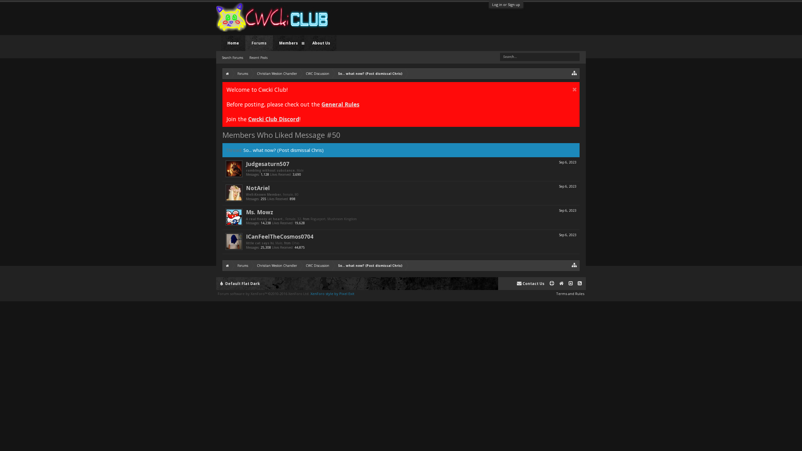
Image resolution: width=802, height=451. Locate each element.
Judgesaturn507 (267, 164)
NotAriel (258, 188)
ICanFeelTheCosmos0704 (279, 236)
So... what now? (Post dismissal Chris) (283, 150)
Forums (259, 43)
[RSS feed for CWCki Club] (579, 283)
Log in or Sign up (506, 4)
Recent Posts (258, 57)
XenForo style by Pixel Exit (332, 293)
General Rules (340, 104)
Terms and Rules (570, 293)
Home (233, 43)
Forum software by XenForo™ (264, 293)
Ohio (295, 243)
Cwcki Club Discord (273, 119)
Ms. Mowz (259, 212)
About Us (321, 43)
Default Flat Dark (242, 283)
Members (288, 43)
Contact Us (533, 283)
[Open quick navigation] (574, 73)
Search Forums (232, 57)
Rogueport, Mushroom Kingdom (333, 219)
